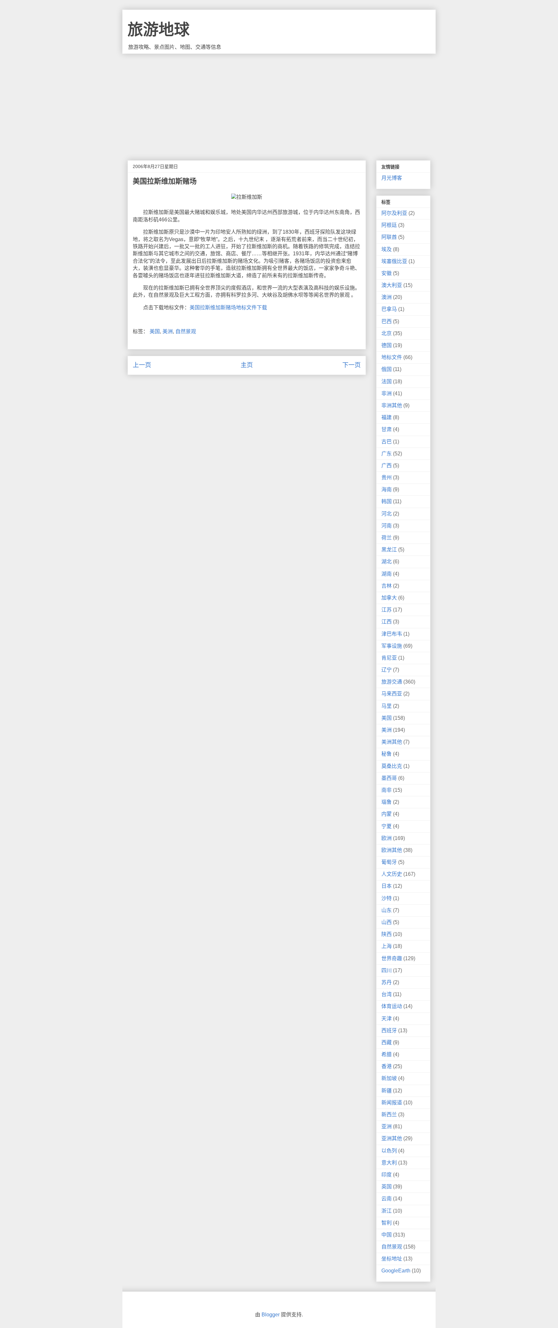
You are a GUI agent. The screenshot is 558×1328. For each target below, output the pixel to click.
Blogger (271, 1314)
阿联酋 (389, 237)
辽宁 (386, 670)
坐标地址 (391, 1258)
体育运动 (391, 1006)
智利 (386, 1223)
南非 (386, 790)
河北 (386, 513)
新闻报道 (391, 1102)
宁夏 (386, 826)
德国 (386, 345)
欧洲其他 (391, 850)
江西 (386, 621)
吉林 (386, 586)
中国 (386, 1235)
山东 (386, 910)
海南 (386, 489)
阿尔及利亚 (394, 213)
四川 (386, 970)
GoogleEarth (395, 1270)
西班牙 (389, 1030)
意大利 (389, 1162)
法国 (386, 381)
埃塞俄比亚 (394, 261)
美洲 (167, 331)
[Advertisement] (279, 102)
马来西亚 (391, 693)
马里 (386, 706)
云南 (386, 1198)
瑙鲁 (386, 802)
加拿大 (389, 597)
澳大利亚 (391, 285)
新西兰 (389, 1114)
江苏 (386, 609)
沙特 (386, 898)
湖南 (386, 574)
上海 (386, 946)
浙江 (386, 1211)
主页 (247, 365)
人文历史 (391, 874)
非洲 (386, 393)
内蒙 (386, 814)
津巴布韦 (391, 634)
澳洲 (386, 297)
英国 (386, 1186)
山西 (386, 922)
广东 (386, 453)
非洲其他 (391, 405)
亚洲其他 (391, 1138)
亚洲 (386, 1126)
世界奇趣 (391, 958)
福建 (386, 417)
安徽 (386, 273)
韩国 (386, 501)
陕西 (386, 934)
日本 (386, 886)
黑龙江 (389, 549)
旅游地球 (159, 29)
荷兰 (386, 537)
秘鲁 (386, 754)
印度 (386, 1174)
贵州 (386, 477)
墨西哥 (389, 778)
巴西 (386, 321)
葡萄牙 (389, 862)
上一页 (142, 365)
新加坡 (389, 1078)
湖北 (386, 561)
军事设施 (391, 646)
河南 (386, 525)
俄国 (386, 369)
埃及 (386, 249)
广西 (386, 465)
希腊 (386, 1054)
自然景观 (185, 331)
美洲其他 (391, 742)
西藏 (386, 1042)
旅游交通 (391, 682)
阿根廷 (389, 225)
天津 (386, 1018)
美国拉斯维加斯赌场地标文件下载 (228, 307)
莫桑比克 (391, 766)
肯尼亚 (389, 658)
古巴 (386, 441)
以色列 (389, 1150)
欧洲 (386, 838)
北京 (386, 333)
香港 (386, 1066)
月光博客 (391, 178)
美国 (155, 331)
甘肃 (386, 429)
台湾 (386, 994)
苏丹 (386, 982)
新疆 (386, 1090)
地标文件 (391, 357)
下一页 (351, 365)
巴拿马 (389, 309)
